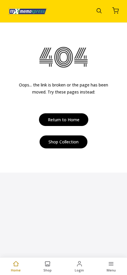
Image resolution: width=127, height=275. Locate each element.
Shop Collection (63, 142)
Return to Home (63, 119)
